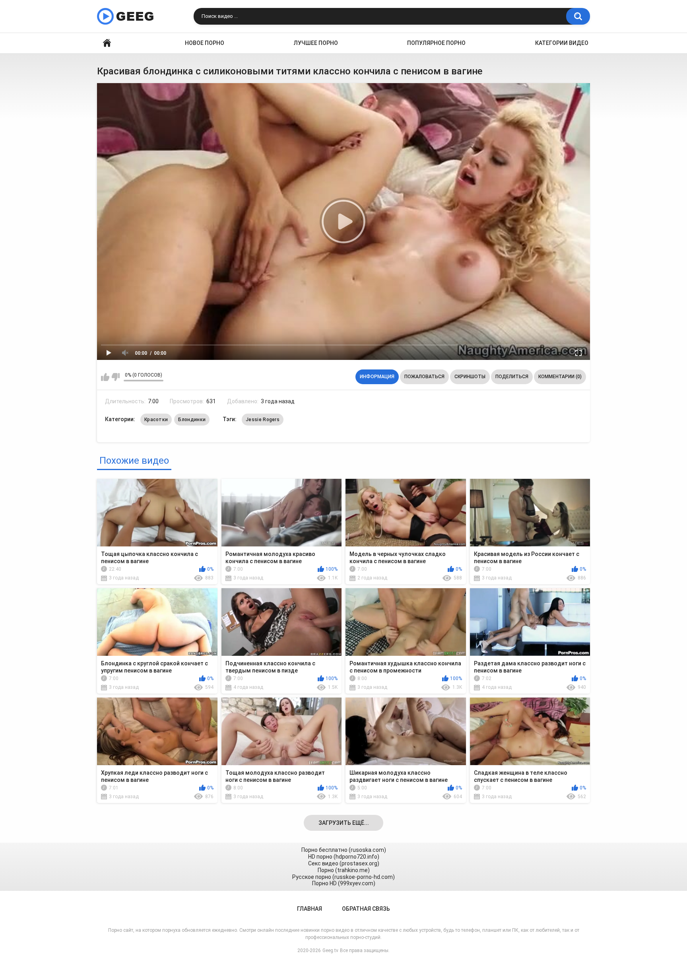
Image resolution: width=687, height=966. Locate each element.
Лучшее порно (316, 43)
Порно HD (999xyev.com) (343, 883)
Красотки (156, 419)
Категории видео (561, 43)
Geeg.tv (330, 950)
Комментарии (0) (560, 376)
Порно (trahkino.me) (344, 870)
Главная (107, 43)
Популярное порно (436, 43)
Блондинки (192, 419)
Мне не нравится (115, 377)
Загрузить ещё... (343, 823)
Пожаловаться (424, 376)
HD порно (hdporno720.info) (343, 856)
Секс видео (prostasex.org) (343, 863)
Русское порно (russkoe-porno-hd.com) (343, 877)
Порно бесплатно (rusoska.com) (343, 850)
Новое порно (204, 43)
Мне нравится (105, 377)
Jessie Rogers (262, 419)
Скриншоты (469, 376)
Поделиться (511, 376)
